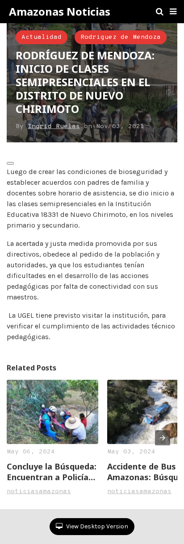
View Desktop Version (96, 526)
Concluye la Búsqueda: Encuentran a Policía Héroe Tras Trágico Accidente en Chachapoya (51, 471)
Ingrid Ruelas (54, 126)
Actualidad (41, 37)
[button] (173, 11)
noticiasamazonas (39, 491)
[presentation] (162, 437)
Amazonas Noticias (59, 11)
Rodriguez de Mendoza (120, 37)
